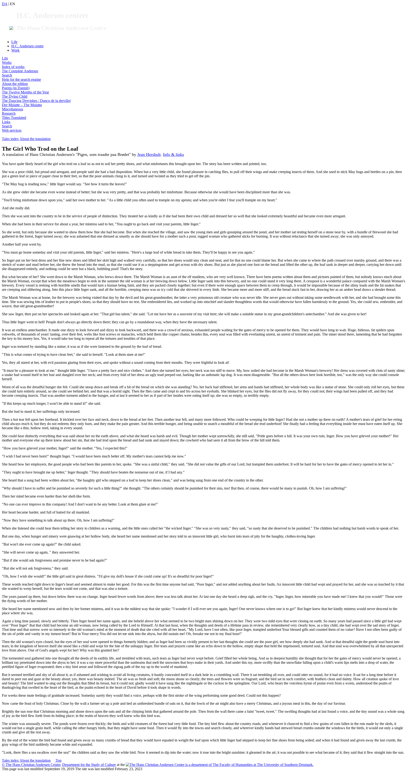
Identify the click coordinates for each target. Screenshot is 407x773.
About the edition (15, 84)
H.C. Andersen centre (27, 46)
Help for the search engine (21, 79)
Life (14, 42)
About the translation (35, 139)
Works (7, 63)
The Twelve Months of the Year (25, 92)
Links (6, 122)
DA (4, 4)
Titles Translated (14, 118)
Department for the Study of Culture (89, 765)
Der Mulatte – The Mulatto (22, 105)
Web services (11, 130)
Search (7, 75)
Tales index (10, 139)
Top (58, 760)
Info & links (173, 154)
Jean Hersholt (149, 154)
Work (15, 50)
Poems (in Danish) (15, 88)
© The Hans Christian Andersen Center (31, 765)
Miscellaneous (12, 109)
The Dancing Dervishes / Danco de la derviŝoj (36, 101)
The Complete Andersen (20, 71)
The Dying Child (14, 96)
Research (9, 113)
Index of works (13, 67)
